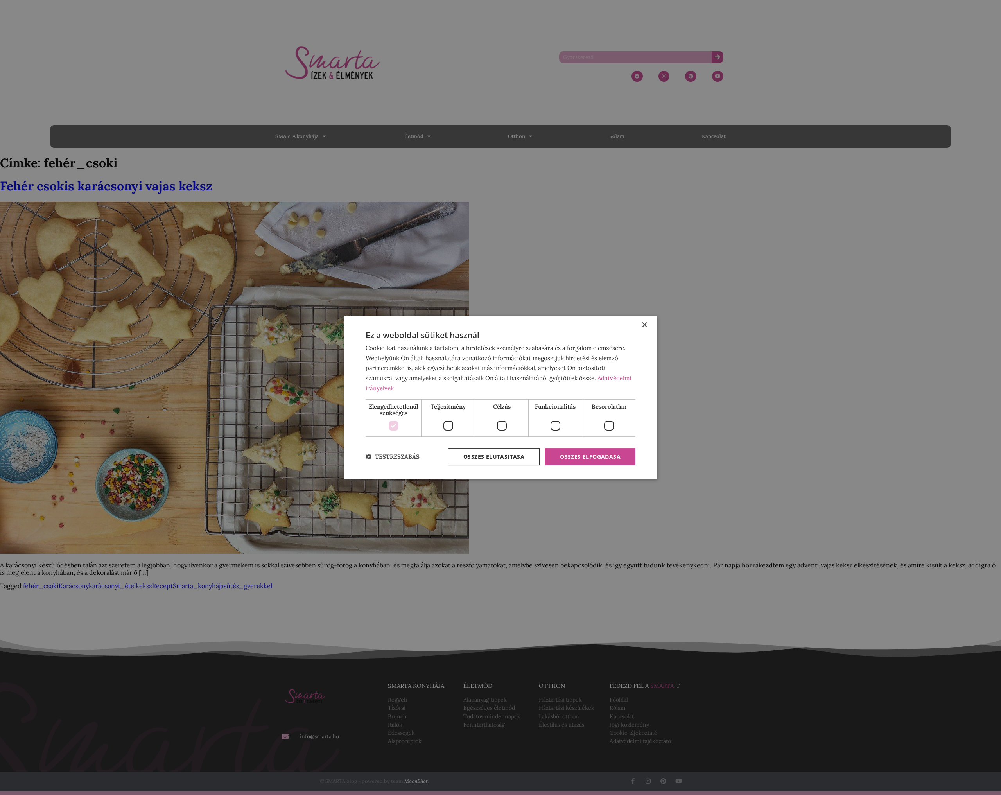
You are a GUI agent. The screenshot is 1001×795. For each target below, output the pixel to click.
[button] (393, 456)
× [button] (644, 325)
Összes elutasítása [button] (493, 456)
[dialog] (500, 397)
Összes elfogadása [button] (590, 456)
